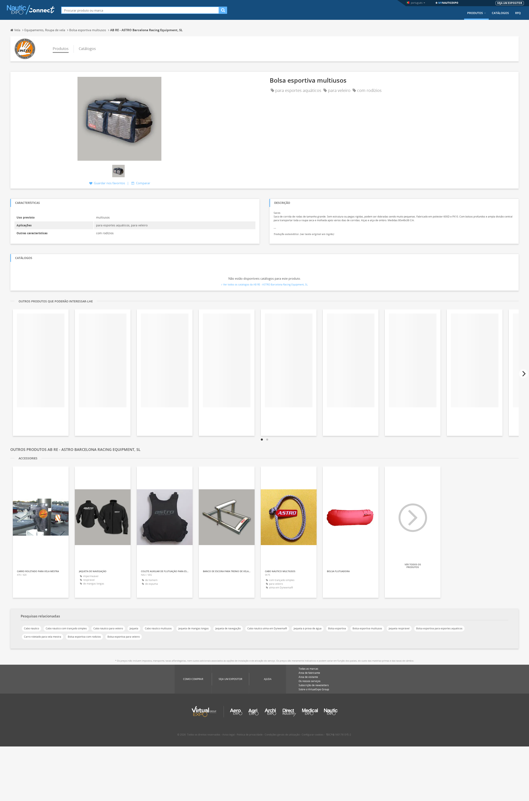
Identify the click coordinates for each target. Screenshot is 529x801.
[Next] (523, 373)
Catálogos (500, 13)
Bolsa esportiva (337, 628)
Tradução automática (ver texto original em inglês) (304, 234)
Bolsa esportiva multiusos (367, 628)
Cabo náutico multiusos (158, 628)
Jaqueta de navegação (228, 628)
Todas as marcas (308, 668)
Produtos (475, 13)
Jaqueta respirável (399, 628)
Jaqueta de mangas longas (193, 628)
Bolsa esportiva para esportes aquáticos (439, 628)
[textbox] (140, 10)
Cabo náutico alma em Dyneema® (267, 628)
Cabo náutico (31, 628)
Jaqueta (134, 628)
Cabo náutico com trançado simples (66, 628)
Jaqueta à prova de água (308, 628)
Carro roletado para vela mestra (42, 636)
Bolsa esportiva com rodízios (84, 636)
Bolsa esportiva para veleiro (123, 636)
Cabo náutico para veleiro (108, 628)
